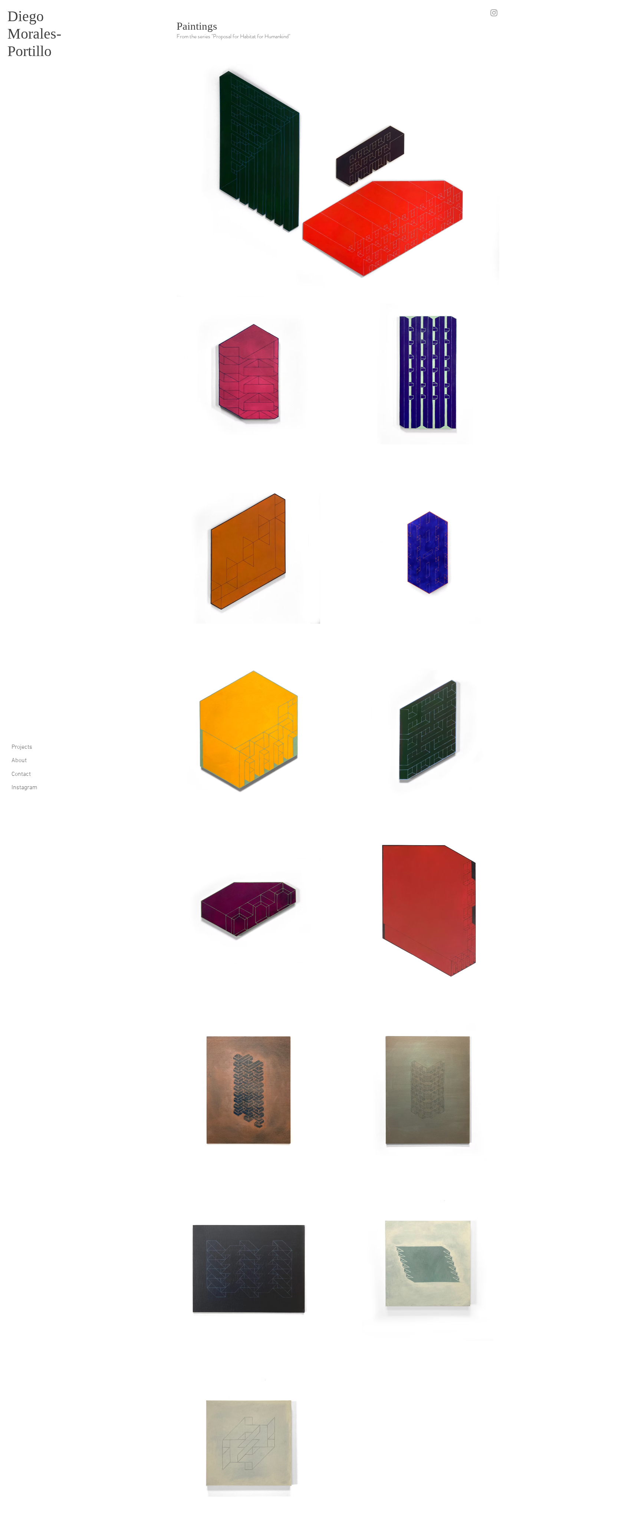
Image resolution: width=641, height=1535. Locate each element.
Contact (21, 774)
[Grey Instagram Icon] (494, 12)
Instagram (24, 787)
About (19, 760)
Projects (21, 747)
